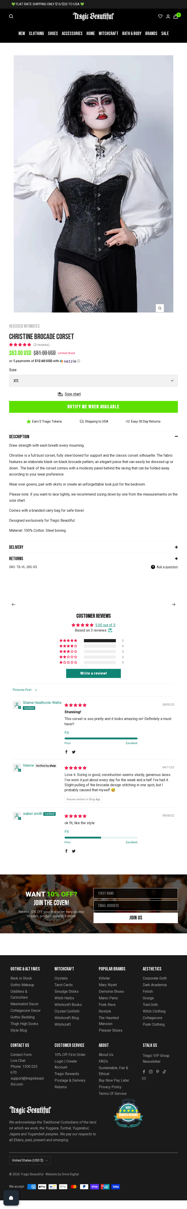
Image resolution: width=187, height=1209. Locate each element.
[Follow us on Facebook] (143, 1071)
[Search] (11, 16)
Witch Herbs (64, 998)
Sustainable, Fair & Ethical (113, 1071)
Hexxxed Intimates (24, 326)
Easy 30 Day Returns (146, 421)
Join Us (135, 917)
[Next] (173, 604)
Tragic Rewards (67, 1074)
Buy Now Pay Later (114, 1080)
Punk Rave (107, 1004)
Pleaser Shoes (110, 1030)
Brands (151, 33)
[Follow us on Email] (143, 1078)
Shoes (53, 33)
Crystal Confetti (67, 1011)
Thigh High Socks (24, 1024)
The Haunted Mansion (109, 1021)
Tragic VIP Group (156, 1055)
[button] (20, 345)
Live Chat (17, 1060)
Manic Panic (108, 998)
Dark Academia (155, 985)
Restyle (105, 1011)
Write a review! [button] (93, 673)
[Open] (11, 1198)
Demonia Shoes (111, 991)
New (21, 33)
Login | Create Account (66, 1064)
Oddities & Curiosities (19, 994)
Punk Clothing (154, 1024)
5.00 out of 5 (105, 625)
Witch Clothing (154, 1011)
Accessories (72, 33)
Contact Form (21, 1055)
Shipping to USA (96, 421)
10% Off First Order (70, 1055)
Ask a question (167, 567)
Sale (165, 33)
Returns (16, 559)
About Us (106, 1055)
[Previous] (13, 604)
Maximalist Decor (24, 1004)
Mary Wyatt (108, 985)
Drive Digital (70, 1174)
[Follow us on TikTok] (164, 1071)
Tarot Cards (64, 985)
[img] (75, 705)
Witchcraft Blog (67, 1018)
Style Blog (18, 1030)
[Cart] (175, 16)
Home (90, 33)
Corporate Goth (155, 978)
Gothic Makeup (22, 985)
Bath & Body (131, 33)
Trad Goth (150, 1004)
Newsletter (152, 1061)
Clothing (36, 33)
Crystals (61, 978)
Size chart (73, 394)
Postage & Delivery (70, 1080)
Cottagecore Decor (25, 1010)
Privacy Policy (110, 1087)
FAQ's (103, 1061)
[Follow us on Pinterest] (157, 1071)
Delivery (16, 547)
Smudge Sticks (67, 991)
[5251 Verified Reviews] (124, 1101)
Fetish (148, 991)
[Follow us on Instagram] (150, 1071)
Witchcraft (108, 33)
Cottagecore (152, 1018)
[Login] (168, 16)
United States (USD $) (27, 1160)
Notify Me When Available (93, 407)
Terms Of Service (113, 1093)
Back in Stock (21, 978)
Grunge (148, 998)
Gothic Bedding (22, 1017)
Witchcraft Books (68, 1004)
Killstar (104, 978)
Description (19, 437)
